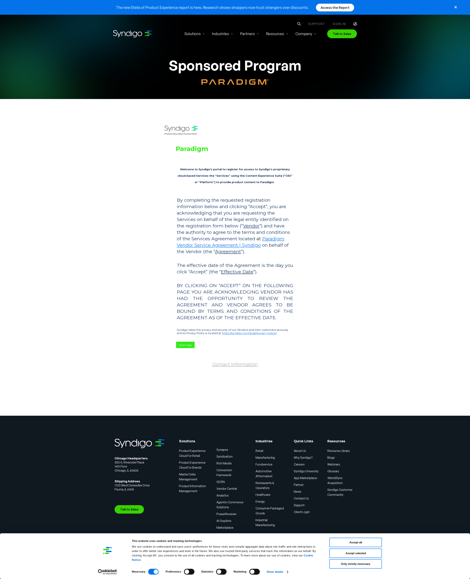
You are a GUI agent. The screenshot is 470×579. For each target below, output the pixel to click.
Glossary (333, 471)
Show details (275, 571)
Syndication (224, 456)
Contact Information (235, 364)
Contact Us (301, 498)
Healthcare (263, 495)
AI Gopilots (223, 521)
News (297, 491)
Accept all (355, 542)
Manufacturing (265, 457)
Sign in (339, 23)
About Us (300, 451)
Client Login (302, 512)
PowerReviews (226, 514)
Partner (299, 485)
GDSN (220, 482)
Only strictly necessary (355, 563)
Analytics (222, 495)
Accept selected (356, 553)
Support (316, 23)
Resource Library (338, 451)
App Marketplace (305, 478)
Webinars (333, 464)
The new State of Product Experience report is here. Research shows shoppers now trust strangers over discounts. (212, 7)
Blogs (331, 457)
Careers (299, 464)
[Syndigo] (132, 33)
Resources (275, 33)
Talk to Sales (342, 34)
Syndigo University (306, 471)
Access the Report (335, 8)
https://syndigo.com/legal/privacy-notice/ (249, 333)
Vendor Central (226, 488)
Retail (259, 451)
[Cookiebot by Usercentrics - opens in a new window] (107, 572)
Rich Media (224, 463)
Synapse (222, 450)
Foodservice (264, 464)
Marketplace (225, 527)
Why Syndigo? (303, 457)
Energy (260, 501)
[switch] (189, 572)
